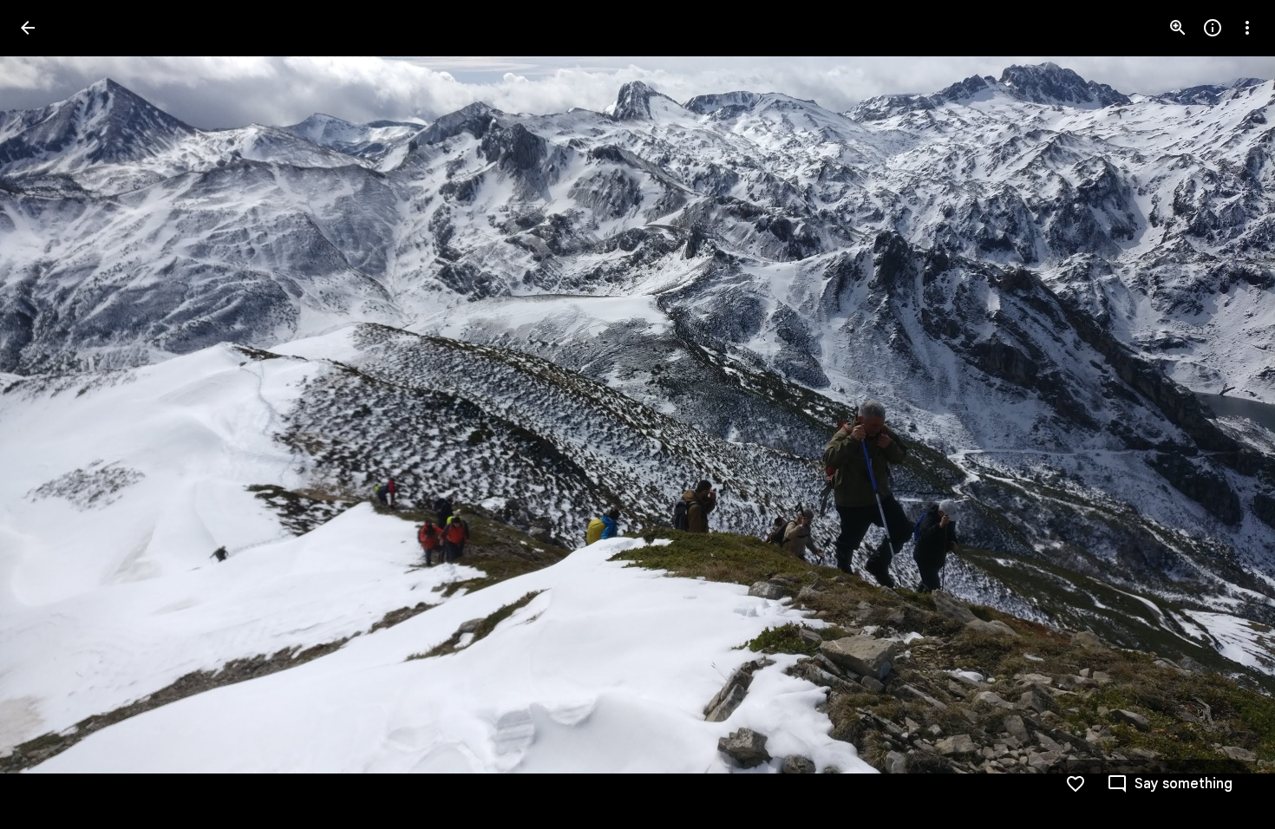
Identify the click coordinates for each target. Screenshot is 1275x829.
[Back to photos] (28, 28)
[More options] (1247, 27)
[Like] (1075, 784)
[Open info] (1212, 27)
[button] (48, 414)
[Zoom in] (1178, 27)
